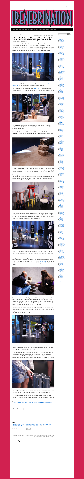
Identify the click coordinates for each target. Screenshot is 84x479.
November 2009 (62, 256)
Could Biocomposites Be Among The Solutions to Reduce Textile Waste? (32, 426)
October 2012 (61, 214)
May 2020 (61, 106)
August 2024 (61, 46)
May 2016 (61, 163)
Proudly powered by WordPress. (65, 475)
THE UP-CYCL (36, 88)
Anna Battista (24, 41)
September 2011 (62, 230)
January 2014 (61, 196)
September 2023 (62, 59)
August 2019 (61, 117)
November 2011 (62, 227)
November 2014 (62, 185)
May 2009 (61, 263)
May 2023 (61, 64)
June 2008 (61, 276)
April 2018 (61, 136)
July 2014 (61, 189)
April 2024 (61, 51)
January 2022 (61, 83)
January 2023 (61, 68)
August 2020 (61, 103)
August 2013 (61, 202)
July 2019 (61, 118)
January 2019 (61, 125)
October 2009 (61, 257)
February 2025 (61, 40)
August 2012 (61, 217)
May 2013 (61, 206)
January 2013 (61, 211)
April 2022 (61, 79)
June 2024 (61, 48)
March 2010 (61, 251)
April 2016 (61, 164)
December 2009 (61, 255)
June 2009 (61, 262)
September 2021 (62, 87)
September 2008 (62, 272)
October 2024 (61, 43)
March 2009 (61, 265)
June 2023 (61, 62)
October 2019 (61, 115)
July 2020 (61, 104)
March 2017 (61, 151)
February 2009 (61, 266)
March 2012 (61, 223)
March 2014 (61, 194)
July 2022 (61, 75)
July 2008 (61, 275)
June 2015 (61, 176)
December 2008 (61, 269)
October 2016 (61, 157)
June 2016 (61, 162)
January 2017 (61, 154)
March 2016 (61, 166)
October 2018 (61, 129)
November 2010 (62, 241)
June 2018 (61, 134)
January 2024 (61, 54)
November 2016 (62, 156)
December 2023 (61, 55)
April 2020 (61, 108)
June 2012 (61, 219)
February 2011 (61, 238)
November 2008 (62, 270)
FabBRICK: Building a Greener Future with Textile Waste (22, 34)
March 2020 (61, 109)
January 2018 (61, 140)
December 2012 (61, 212)
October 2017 (61, 143)
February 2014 (61, 195)
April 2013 (61, 207)
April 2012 (61, 221)
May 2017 (61, 149)
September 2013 (62, 201)
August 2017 (61, 145)
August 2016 (61, 160)
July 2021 (61, 90)
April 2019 (61, 122)
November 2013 (62, 199)
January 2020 (61, 111)
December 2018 (61, 126)
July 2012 (61, 218)
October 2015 (61, 172)
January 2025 (61, 41)
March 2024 (61, 52)
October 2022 (61, 72)
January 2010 (61, 253)
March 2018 (61, 137)
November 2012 (62, 213)
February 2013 (61, 209)
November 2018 (62, 128)
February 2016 (61, 167)
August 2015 (61, 174)
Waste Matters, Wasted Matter (45, 424)
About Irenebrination (29, 29)
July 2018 (61, 132)
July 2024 (61, 47)
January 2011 (61, 239)
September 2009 (62, 258)
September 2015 (62, 173)
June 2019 (61, 119)
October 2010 (61, 243)
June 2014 (61, 191)
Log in (60, 281)
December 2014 (61, 183)
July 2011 (61, 232)
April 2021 (61, 93)
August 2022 (61, 74)
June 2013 (61, 205)
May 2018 (61, 135)
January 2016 (61, 168)
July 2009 (61, 260)
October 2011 (61, 228)
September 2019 (62, 116)
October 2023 (61, 58)
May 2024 (61, 49)
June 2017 (61, 148)
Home (14, 29)
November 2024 (62, 42)
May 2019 (61, 121)
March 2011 (61, 237)
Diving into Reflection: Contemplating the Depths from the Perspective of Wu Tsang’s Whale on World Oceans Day (44, 34)
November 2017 (62, 142)
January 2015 (61, 182)
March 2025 (61, 39)
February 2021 (61, 96)
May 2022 (61, 78)
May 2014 (61, 192)
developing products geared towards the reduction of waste (28, 48)
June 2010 (61, 247)
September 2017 (62, 144)
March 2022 (61, 80)
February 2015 (61, 181)
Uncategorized (24, 432)
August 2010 (61, 245)
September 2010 (62, 244)
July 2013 (61, 204)
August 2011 (61, 231)
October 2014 (61, 186)
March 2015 (61, 180)
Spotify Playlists (53, 29)
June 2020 (61, 105)
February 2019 (61, 124)
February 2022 (61, 81)
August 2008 (61, 274)
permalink (34, 432)
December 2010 (61, 240)
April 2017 (61, 150)
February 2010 (61, 252)
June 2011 (61, 233)
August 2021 (61, 89)
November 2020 (62, 99)
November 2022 (62, 71)
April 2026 (61, 38)
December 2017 (61, 141)
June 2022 (61, 77)
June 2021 (61, 91)
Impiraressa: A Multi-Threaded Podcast (41, 29)
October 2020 (61, 100)
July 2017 (61, 147)
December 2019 (61, 112)
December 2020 (61, 98)
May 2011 (61, 234)
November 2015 (62, 170)
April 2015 (61, 179)
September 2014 (62, 187)
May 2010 (61, 249)
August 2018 (61, 131)
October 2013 (61, 200)
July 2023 (61, 61)
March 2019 (61, 123)
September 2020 (62, 102)
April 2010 (61, 250)
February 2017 (61, 153)
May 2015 (61, 177)
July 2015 (61, 175)
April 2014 (61, 193)
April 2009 (61, 264)
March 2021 (61, 94)
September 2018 (62, 130)
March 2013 (61, 208)
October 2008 (61, 271)
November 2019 (62, 113)
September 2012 (62, 215)
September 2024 (62, 45)
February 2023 (61, 67)
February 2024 (61, 53)
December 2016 (61, 155)
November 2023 (62, 57)
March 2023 (61, 66)
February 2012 (61, 224)
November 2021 (62, 85)
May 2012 (61, 220)
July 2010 (61, 246)
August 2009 (61, 259)
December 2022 (61, 70)
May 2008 (61, 277)
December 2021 (61, 84)
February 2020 (61, 110)
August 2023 (61, 60)
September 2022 (62, 73)
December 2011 (61, 226)
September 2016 (62, 158)
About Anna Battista (20, 29)
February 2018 (61, 138)
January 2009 (61, 268)
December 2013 (61, 198)
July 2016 (61, 161)
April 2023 (61, 65)
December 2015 (61, 169)
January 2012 (61, 225)
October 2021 (61, 86)
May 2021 (61, 92)
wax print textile (43, 261)
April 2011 (61, 236)
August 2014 (61, 188)
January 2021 (61, 97)
